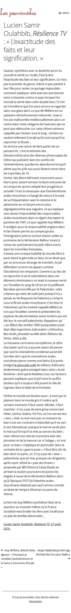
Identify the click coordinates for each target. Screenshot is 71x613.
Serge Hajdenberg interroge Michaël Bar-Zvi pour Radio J (53, 552)
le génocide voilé (25, 365)
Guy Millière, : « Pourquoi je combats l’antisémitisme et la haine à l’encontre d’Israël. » (18, 558)
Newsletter (35, 601)
